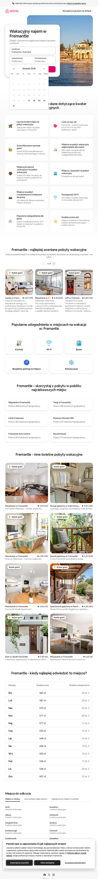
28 (34, 100)
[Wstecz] (44, 264)
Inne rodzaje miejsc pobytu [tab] (35, 799)
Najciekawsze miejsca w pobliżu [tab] (65, 799)
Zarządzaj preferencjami (75, 863)
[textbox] (21, 61)
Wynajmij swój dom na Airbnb (77, 11)
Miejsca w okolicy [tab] (12, 799)
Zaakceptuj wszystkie (19, 863)
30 (44, 100)
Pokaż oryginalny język (76, 3)
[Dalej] (54, 264)
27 (29, 100)
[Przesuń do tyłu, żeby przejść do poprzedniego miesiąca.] (14, 68)
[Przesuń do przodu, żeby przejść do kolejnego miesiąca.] (44, 68)
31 (14, 106)
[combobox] (33, 52)
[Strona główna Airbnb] (11, 11)
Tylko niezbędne (47, 863)
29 (39, 100)
